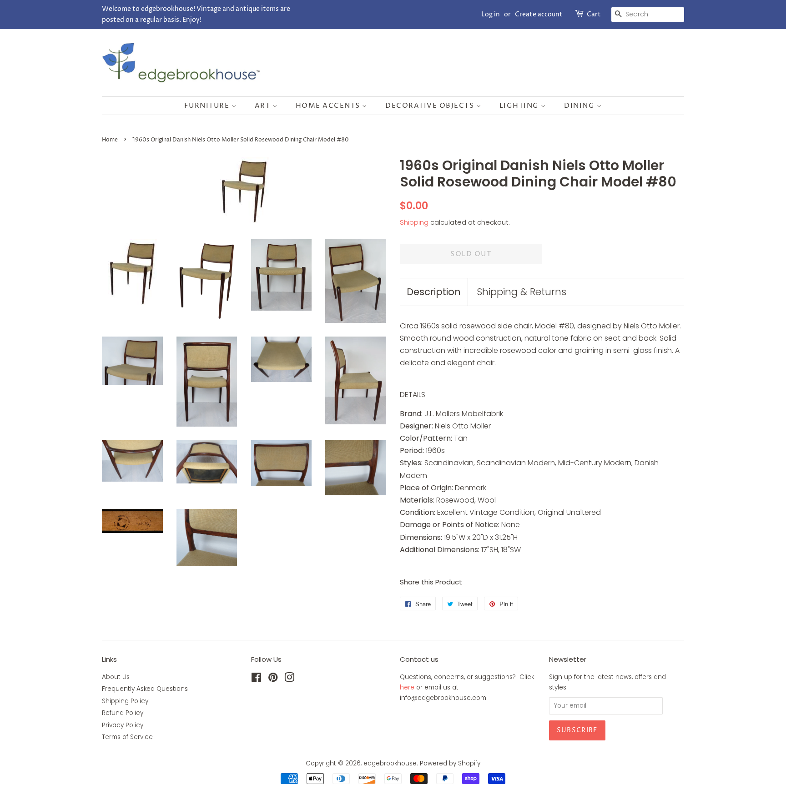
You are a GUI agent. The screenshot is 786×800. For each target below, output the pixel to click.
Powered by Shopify (450, 763)
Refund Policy (122, 713)
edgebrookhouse (390, 763)
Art (263, 106)
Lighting (520, 106)
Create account (539, 14)
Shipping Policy (125, 701)
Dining (580, 106)
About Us (116, 677)
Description (434, 291)
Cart (594, 14)
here (407, 687)
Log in (490, 14)
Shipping (414, 222)
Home (110, 140)
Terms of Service (127, 737)
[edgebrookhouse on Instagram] (289, 679)
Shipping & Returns (521, 291)
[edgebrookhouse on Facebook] (256, 679)
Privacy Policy (122, 725)
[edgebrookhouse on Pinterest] (273, 679)
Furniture (208, 106)
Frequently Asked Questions (145, 688)
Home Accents (329, 106)
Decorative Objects (430, 106)
